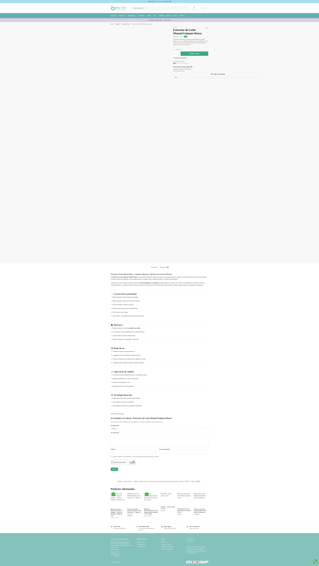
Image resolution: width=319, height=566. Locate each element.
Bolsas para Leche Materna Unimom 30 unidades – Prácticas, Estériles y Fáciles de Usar (116, 512)
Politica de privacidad (166, 549)
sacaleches (181, 481)
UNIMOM (187, 481)
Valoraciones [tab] (164, 267)
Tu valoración (115, 432)
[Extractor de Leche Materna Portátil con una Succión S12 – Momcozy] (134, 500)
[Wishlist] (122, 495)
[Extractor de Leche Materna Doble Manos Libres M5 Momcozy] (207, 28)
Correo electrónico (165, 449)
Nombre (113, 449)
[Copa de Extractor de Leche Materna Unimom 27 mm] (184, 500)
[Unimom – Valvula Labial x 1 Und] (168, 499)
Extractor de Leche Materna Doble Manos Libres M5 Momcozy (200, 510)
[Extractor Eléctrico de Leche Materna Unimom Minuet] (206, 28)
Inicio (112, 24)
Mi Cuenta (164, 542)
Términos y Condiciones (167, 546)
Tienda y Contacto (166, 544)
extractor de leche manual (154, 481)
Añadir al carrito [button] (118, 521)
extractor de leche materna (167, 481)
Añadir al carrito (194, 53)
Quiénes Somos (141, 542)
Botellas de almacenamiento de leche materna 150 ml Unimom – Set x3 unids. (151, 511)
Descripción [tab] (154, 267)
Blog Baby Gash (141, 544)
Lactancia (117, 24)
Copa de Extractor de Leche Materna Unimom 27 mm (184, 510)
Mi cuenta (194, 9)
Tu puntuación (115, 425)
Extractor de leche (125, 24)
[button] (203, 8)
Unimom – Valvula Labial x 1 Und (168, 507)
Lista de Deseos (141, 546)
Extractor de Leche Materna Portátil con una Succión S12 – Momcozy (134, 510)
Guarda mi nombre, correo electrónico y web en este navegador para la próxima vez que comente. (136, 456)
